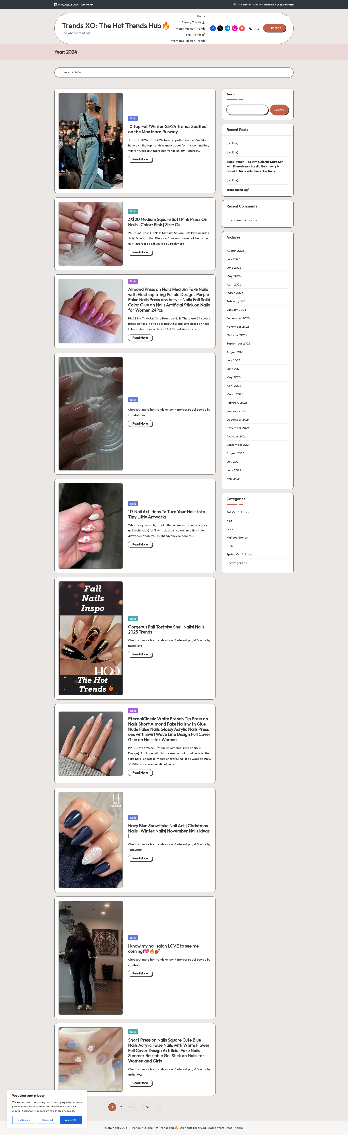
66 (147, 1107)
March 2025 (235, 394)
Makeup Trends (237, 537)
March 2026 (235, 293)
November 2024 (238, 428)
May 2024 (234, 478)
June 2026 (234, 267)
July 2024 (233, 461)
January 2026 (236, 309)
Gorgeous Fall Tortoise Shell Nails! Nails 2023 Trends (166, 629)
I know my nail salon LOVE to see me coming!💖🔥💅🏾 (163, 948)
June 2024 (234, 470)
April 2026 (234, 284)
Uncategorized (237, 563)
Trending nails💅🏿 (238, 189)
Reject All (47, 1120)
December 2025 (238, 318)
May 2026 (234, 276)
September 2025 (238, 343)
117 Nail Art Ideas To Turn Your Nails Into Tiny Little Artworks (166, 514)
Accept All (70, 1120)
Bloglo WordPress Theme (225, 1128)
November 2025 (238, 326)
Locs (230, 529)
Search (231, 94)
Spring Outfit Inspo (239, 554)
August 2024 (236, 453)
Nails (133, 118)
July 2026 (233, 259)
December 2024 (238, 419)
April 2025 (234, 386)
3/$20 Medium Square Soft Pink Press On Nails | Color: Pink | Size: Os (167, 222)
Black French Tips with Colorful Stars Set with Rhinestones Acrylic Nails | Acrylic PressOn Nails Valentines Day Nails (255, 166)
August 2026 (236, 250)
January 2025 (236, 411)
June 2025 (234, 369)
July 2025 (233, 360)
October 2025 (236, 335)
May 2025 (234, 377)
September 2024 (238, 445)
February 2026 (237, 301)
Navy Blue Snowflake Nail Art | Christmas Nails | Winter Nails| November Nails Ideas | (169, 831)
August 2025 (235, 352)
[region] (47, 1109)
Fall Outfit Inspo (237, 512)
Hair (229, 520)
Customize (24, 1120)
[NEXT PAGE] (158, 1107)
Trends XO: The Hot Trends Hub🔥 (116, 25)
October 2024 (237, 436)
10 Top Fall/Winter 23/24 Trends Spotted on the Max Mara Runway (167, 129)
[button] (274, 28)
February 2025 (237, 402)
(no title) (232, 143)
